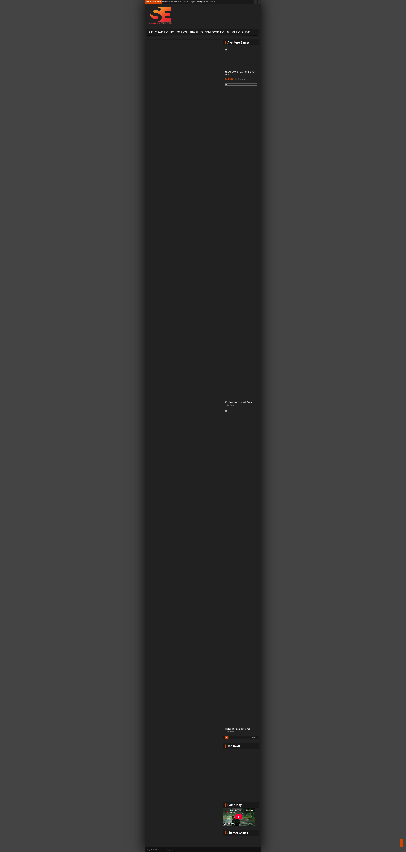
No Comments (240, 79)
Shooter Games (237, 833)
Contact (246, 32)
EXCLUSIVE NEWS (233, 32)
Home (150, 32)
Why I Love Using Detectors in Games (238, 402)
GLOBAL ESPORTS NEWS (214, 32)
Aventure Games (238, 42)
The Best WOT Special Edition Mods (237, 728)
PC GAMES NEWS (161, 32)
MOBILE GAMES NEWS (178, 32)
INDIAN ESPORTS (196, 32)
